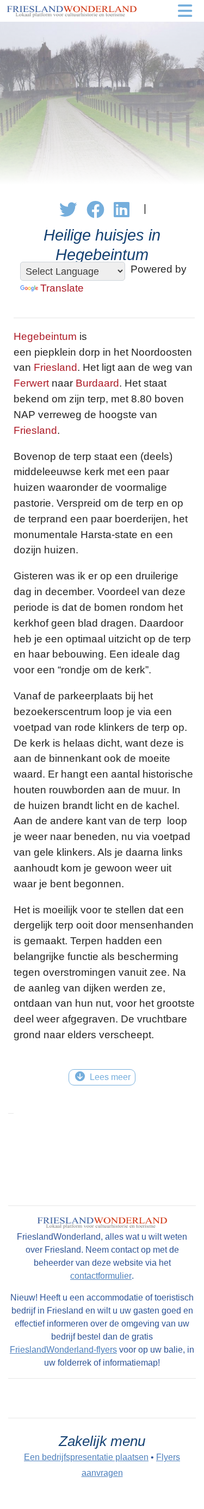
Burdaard (97, 383)
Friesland (55, 367)
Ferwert (31, 383)
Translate (62, 288)
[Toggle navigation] (185, 11)
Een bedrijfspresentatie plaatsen (86, 1457)
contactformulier (101, 1275)
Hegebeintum (45, 336)
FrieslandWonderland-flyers (63, 1349)
